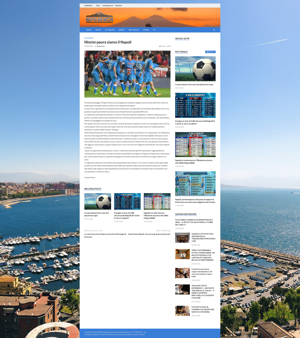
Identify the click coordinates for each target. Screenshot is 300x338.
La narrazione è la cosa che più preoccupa (96, 214)
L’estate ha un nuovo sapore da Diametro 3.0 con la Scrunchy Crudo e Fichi (202, 272)
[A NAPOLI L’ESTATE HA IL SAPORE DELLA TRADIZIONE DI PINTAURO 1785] (182, 234)
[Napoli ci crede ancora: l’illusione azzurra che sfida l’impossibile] (157, 210)
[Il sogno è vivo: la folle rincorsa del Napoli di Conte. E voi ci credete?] (127, 210)
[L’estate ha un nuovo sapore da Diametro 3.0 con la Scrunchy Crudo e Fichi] (182, 269)
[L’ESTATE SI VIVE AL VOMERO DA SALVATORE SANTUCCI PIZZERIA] (182, 307)
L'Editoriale (88, 38)
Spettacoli (134, 30)
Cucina (146, 30)
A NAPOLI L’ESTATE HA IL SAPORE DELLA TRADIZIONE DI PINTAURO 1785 (203, 237)
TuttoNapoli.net (107, 5)
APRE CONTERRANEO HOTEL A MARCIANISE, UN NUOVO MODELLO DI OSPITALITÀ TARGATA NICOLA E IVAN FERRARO (203, 255)
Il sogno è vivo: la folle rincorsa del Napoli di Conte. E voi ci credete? (127, 215)
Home (98, 5)
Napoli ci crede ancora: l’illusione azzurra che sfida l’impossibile (156, 215)
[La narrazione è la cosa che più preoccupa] (97, 210)
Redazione (118, 5)
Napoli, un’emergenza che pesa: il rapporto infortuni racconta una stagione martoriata (195, 200)
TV (154, 30)
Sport (98, 30)
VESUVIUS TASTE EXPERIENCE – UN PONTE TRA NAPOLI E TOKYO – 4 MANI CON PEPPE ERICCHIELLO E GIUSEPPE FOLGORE (203, 291)
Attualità (109, 30)
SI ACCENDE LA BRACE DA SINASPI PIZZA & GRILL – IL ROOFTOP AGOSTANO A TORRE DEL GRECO (194, 222)
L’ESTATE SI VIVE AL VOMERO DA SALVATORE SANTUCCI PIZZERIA (203, 309)
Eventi (121, 30)
